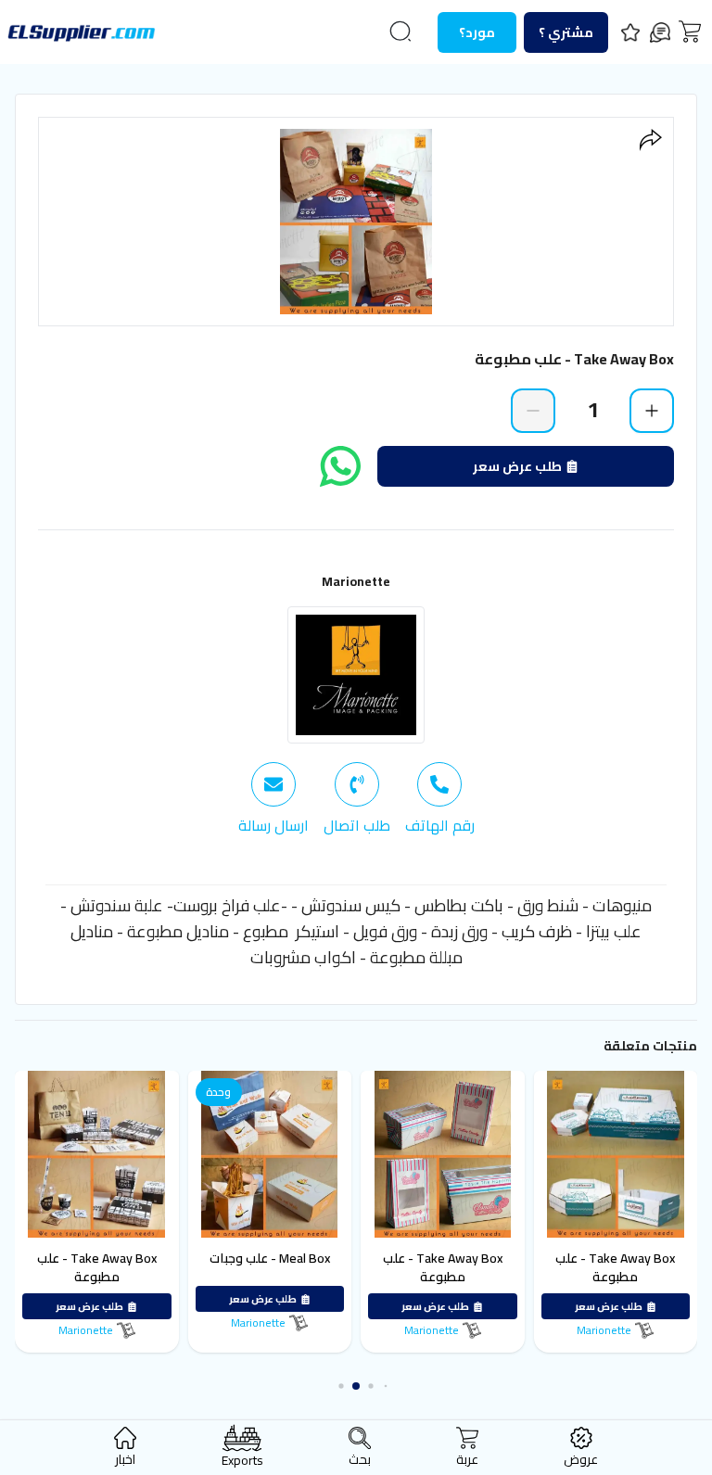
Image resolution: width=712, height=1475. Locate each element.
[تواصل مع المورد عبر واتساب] (340, 466)
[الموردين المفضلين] (630, 32)
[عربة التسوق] (690, 31)
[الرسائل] (660, 32)
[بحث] (400, 31)
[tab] (440, 799)
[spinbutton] (592, 409)
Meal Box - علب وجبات (270, 1258)
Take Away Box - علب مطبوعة (615, 1267)
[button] (386, 1386)
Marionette (356, 581)
